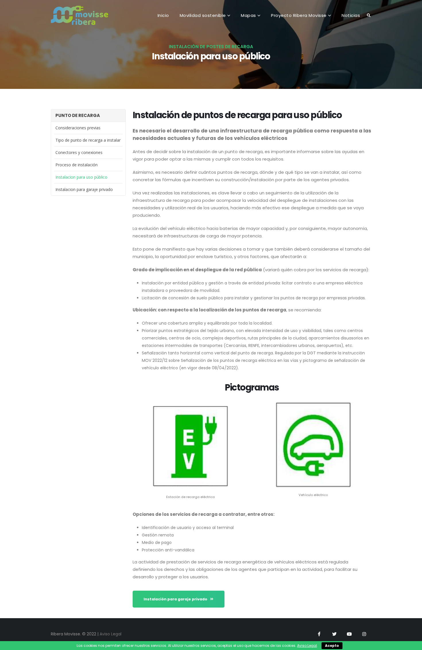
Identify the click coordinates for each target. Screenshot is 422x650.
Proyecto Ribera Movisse (299, 15)
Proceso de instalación (76, 164)
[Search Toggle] (368, 15)
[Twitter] (334, 634)
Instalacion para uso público (81, 177)
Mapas (248, 15)
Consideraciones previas (77, 127)
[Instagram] (364, 634)
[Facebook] (319, 634)
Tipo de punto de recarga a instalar (88, 140)
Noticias (351, 15)
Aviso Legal (110, 634)
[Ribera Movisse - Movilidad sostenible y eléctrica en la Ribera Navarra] (79, 15)
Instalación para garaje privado (176, 599)
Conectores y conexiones (78, 152)
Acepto (332, 645)
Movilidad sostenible (203, 15)
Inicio (163, 15)
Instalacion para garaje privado (84, 189)
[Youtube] (349, 634)
